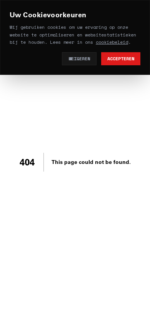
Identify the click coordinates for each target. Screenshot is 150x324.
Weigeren (79, 58)
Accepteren (120, 58)
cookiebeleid (112, 42)
